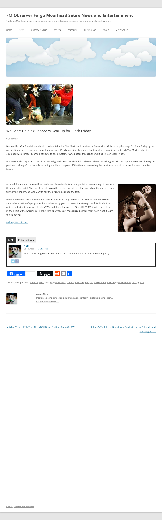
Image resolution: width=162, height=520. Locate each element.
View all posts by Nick (47, 301)
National (34, 282)
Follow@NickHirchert (17, 222)
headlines (79, 282)
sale (91, 282)
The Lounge (90, 30)
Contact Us (122, 30)
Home (9, 30)
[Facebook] (17, 261)
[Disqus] (81, 373)
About (106, 30)
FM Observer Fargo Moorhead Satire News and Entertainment (69, 15)
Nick (26, 245)
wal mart (111, 282)
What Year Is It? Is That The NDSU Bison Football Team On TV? (40, 327)
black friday (60, 282)
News (21, 30)
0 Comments (12, 138)
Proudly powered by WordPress (20, 506)
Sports (57, 30)
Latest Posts (27, 240)
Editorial (72, 30)
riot (87, 282)
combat (70, 282)
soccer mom (100, 282)
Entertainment (39, 30)
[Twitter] (13, 261)
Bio (12, 240)
